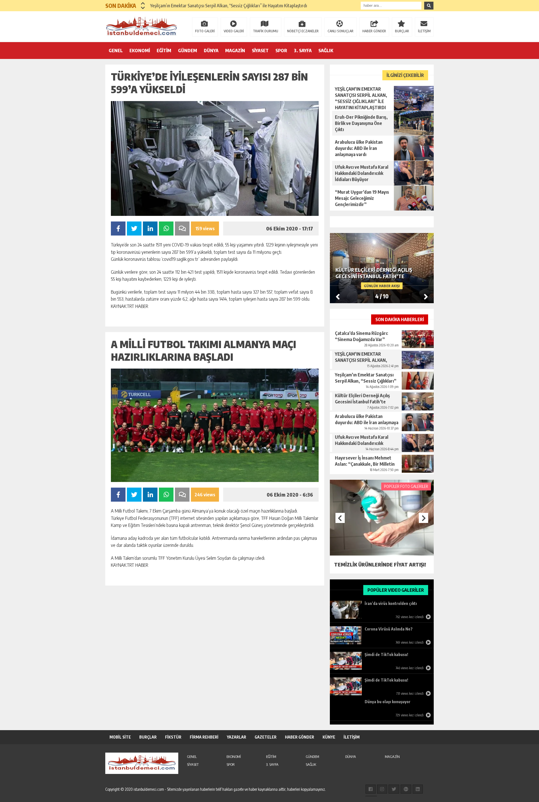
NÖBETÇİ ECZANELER (303, 31)
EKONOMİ (139, 50)
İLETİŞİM (424, 31)
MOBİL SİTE (120, 737)
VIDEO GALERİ (234, 31)
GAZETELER (266, 737)
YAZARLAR (236, 737)
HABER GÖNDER (374, 31)
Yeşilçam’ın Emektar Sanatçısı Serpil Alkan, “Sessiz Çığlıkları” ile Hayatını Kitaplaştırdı (228, 5)
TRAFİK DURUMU (265, 31)
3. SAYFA (303, 50)
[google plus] (406, 789)
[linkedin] (418, 789)
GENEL (116, 50)
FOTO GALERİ (205, 31)
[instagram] (382, 789)
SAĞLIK (325, 50)
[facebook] (371, 789)
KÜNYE (329, 737)
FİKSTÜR (173, 737)
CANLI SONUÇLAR (340, 31)
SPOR (281, 50)
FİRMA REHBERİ (204, 737)
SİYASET (260, 50)
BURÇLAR (402, 31)
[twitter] (394, 789)
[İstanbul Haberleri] (141, 26)
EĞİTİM (164, 50)
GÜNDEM (187, 50)
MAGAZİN (235, 50)
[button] (143, 3)
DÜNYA (211, 50)
